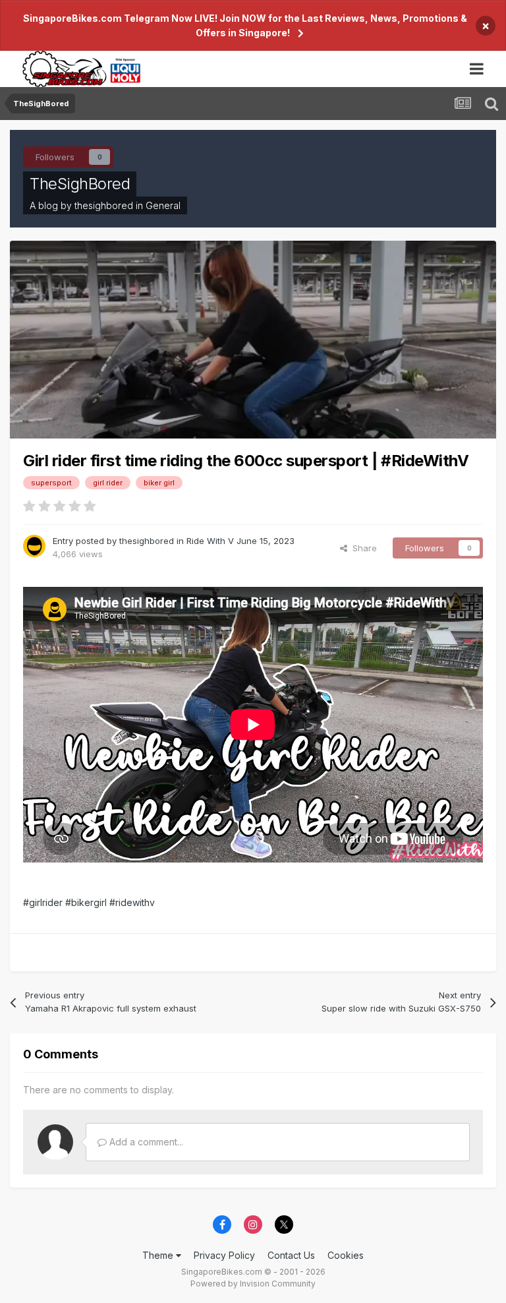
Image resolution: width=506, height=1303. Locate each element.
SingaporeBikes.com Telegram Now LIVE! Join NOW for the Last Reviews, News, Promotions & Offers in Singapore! (245, 25)
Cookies (345, 1255)
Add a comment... (145, 1141)
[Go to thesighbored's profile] (34, 546)
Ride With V (210, 540)
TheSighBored (80, 183)
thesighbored (103, 205)
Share (362, 548)
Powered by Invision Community (253, 1283)
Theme (159, 1255)
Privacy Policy (224, 1255)
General (163, 205)
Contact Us (291, 1255)
